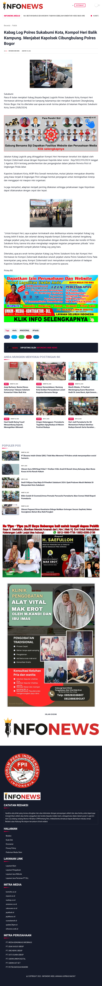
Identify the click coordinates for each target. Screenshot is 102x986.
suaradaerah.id (11, 921)
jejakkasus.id (10, 916)
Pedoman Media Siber (14, 852)
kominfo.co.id (11, 892)
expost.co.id (10, 896)
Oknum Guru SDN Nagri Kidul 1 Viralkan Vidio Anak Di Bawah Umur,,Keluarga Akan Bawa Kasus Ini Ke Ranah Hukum (58, 470)
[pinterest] (29, 337)
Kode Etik (9, 840)
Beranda (7, 25)
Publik (14, 25)
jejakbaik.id (10, 912)
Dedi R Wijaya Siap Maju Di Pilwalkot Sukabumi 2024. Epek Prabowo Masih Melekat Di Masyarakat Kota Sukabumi (57, 483)
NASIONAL (25, 330)
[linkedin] (36, 337)
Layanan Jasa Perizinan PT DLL (17, 878)
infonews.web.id (12, 929)
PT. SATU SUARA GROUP (15, 955)
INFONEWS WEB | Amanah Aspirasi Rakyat (59, 976)
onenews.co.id (11, 904)
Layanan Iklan (11, 866)
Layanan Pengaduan (13, 870)
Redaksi (8, 836)
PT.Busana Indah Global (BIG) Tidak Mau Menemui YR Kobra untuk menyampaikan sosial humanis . (58, 457)
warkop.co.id (10, 900)
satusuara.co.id (11, 908)
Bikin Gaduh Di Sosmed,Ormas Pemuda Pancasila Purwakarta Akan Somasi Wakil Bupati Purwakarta (58, 497)
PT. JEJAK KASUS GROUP (15, 946)
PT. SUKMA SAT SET (13, 963)
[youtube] (23, 981)
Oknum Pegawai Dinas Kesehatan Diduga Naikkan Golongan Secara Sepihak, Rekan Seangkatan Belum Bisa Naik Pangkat (56, 510)
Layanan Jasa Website (14, 874)
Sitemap (80, 5)
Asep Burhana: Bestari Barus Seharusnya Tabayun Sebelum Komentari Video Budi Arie (17, 389)
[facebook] (7, 337)
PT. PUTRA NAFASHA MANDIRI (17, 967)
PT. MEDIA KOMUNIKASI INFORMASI (19, 942)
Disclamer (9, 844)
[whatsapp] (22, 337)
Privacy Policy (11, 848)
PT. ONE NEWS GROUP (14, 951)
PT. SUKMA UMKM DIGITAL (16, 959)
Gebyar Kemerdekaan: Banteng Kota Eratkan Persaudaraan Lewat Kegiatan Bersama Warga (50, 389)
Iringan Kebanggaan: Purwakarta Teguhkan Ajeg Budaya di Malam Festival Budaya (50, 424)
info (15, 330)
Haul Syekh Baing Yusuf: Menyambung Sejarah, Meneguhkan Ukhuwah (14, 424)
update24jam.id (11, 925)
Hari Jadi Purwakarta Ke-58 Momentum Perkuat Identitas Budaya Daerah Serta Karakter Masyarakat (81, 425)
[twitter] (14, 337)
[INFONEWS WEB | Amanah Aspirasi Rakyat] (22, 9)
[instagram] (20, 981)
